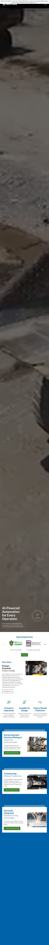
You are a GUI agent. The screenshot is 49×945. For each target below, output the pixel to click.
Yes (34, 2)
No (36, 2)
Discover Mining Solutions (11, 790)
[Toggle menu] (45, 4)
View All (24, 655)
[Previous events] (4, 644)
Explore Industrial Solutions (12, 753)
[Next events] (45, 644)
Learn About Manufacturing (12, 828)
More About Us (7, 691)
